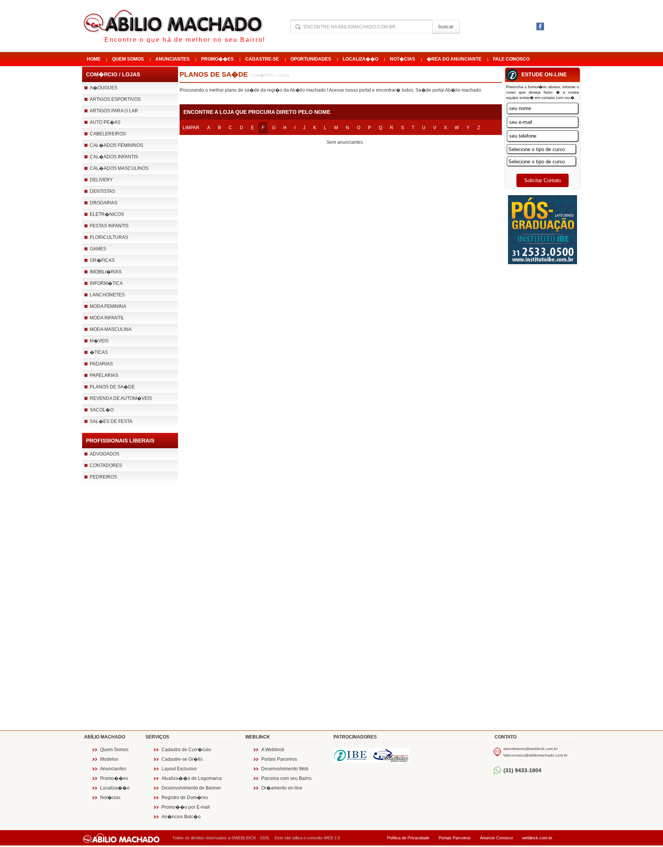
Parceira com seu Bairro (286, 778)
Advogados (104, 454)
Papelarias (104, 375)
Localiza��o (360, 59)
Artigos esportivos (115, 99)
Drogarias (103, 203)
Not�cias (402, 59)
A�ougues (103, 87)
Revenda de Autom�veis (121, 398)
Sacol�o (102, 410)
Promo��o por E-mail (186, 807)
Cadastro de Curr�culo (186, 749)
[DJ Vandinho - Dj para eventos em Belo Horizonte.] (390, 755)
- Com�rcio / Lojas (269, 75)
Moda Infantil (107, 318)
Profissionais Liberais (120, 440)
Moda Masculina (111, 329)
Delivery (101, 180)
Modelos (109, 759)
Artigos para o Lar (114, 110)
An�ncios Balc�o (181, 816)
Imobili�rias (106, 272)
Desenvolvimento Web (284, 768)
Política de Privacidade (408, 837)
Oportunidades (310, 59)
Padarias (101, 364)
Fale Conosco (511, 59)
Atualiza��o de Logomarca (192, 778)
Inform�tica (106, 283)
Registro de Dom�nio (185, 797)
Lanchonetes (107, 295)
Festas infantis (109, 226)
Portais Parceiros (279, 759)
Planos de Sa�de (112, 387)
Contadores (106, 465)
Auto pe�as (105, 122)
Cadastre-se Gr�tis (182, 759)
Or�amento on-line (281, 788)
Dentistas (102, 191)
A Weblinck (272, 749)
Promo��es (217, 59)
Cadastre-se (262, 59)
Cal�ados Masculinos (119, 168)
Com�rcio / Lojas (113, 74)
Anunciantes (172, 59)
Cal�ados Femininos (116, 145)
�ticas (99, 352)
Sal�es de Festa (111, 421)
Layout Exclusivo (179, 768)
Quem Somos (128, 59)
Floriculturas (109, 237)
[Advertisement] (130, 612)
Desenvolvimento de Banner (191, 788)
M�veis (99, 341)
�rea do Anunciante (454, 59)
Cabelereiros (108, 134)
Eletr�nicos (107, 214)
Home (94, 59)
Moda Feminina (108, 306)
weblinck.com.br (537, 837)
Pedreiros (103, 477)
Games (98, 249)
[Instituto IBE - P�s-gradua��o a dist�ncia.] (351, 755)
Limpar (191, 127)
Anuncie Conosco (496, 837)
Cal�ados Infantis (114, 157)
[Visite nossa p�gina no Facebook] (540, 28)
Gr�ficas (102, 260)
